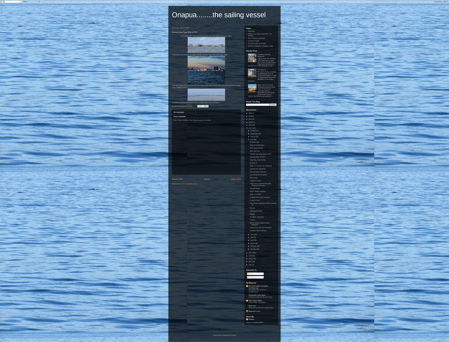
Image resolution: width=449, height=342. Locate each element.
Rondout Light (254, 142)
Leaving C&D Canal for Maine (260, 197)
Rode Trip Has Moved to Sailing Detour (261, 308)
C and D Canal (255, 200)
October (253, 131)
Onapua (251, 319)
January (253, 249)
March (252, 243)
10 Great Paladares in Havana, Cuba (260, 46)
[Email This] (198, 106)
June (252, 234)
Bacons (252, 208)
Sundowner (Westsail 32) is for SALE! (260, 297)
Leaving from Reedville (257, 169)
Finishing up (262, 70)
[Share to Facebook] (205, 106)
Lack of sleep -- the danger (257, 302)
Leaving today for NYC (257, 157)
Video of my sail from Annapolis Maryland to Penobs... (260, 184)
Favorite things (255, 188)
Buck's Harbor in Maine (258, 191)
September (254, 134)
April (252, 240)
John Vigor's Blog (255, 300)
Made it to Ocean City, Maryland (261, 166)
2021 (250, 119)
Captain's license (255, 181)
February (253, 246)
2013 (250, 262)
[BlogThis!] (200, 106)
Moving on (253, 163)
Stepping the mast (256, 211)
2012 (250, 265)
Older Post (236, 179)
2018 (250, 125)
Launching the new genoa (258, 175)
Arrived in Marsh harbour (258, 231)
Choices (252, 220)
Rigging (252, 214)
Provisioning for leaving (258, 172)
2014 (250, 259)
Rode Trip (252, 306)
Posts (251, 274)
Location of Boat (253, 41)
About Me (251, 31)
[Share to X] (203, 106)
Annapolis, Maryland (257, 217)
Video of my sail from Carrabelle (261, 227)
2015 (250, 256)
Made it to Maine (255, 194)
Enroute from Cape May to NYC (260, 154)
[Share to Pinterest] (207, 106)
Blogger (233, 335)
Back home (254, 178)
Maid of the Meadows (257, 145)
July (252, 139)
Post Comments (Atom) (189, 184)
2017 (250, 128)
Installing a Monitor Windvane (264, 55)
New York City (254, 151)
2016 (250, 253)
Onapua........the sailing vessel (219, 15)
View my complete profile (254, 322)
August (253, 137)
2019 (250, 122)
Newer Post (177, 179)
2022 (250, 116)
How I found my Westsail (256, 38)
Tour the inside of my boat (257, 43)
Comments (253, 277)
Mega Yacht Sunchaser (265, 85)
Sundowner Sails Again (257, 295)
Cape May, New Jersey (258, 160)
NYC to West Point (256, 148)
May (252, 237)
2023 (250, 113)
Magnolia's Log (254, 311)
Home (207, 179)
